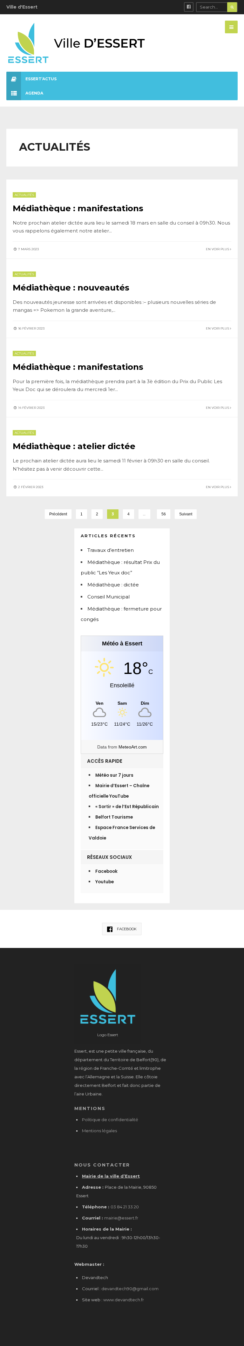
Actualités (24, 195)
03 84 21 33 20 (125, 1206)
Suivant (185, 514)
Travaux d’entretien (110, 550)
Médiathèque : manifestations (78, 208)
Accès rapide (104, 761)
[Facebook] (188, 7)
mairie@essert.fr (121, 1217)
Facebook (106, 871)
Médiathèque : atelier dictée (74, 446)
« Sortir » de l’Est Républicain (127, 807)
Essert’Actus (41, 78)
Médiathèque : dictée (113, 585)
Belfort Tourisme (114, 817)
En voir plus (218, 249)
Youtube (104, 882)
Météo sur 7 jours (114, 775)
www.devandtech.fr (123, 1299)
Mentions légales (99, 1130)
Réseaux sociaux (109, 857)
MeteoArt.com (133, 746)
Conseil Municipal (108, 597)
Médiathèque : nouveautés (71, 288)
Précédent (58, 514)
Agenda (34, 93)
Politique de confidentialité (110, 1119)
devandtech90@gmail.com (130, 1288)
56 (163, 514)
